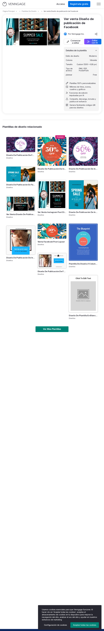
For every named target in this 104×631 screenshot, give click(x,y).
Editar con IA (95, 41)
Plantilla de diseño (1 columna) (83, 264)
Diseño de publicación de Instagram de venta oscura (83, 169)
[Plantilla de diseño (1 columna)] (83, 242)
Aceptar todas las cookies (84, 625)
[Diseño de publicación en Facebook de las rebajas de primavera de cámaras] (20, 174)
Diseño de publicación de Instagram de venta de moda (20, 258)
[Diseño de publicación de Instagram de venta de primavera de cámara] (83, 194)
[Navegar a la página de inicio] (14, 4)
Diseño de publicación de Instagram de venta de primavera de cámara (83, 212)
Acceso (60, 4)
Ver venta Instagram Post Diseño (52, 212)
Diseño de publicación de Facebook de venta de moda (52, 271)
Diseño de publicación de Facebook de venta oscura (20, 155)
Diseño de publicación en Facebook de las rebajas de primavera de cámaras (20, 185)
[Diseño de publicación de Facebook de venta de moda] (52, 260)
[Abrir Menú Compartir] (96, 34)
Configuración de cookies (55, 625)
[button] (73, 41)
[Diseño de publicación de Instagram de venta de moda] (20, 240)
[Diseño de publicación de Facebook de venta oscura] (20, 144)
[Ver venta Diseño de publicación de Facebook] (20, 203)
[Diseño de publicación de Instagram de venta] (52, 151)
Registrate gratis (79, 4)
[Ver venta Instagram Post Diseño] (52, 194)
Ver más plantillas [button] (52, 329)
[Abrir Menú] (98, 4)
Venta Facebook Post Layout (51, 242)
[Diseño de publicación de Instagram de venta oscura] (83, 151)
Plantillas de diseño (29, 11)
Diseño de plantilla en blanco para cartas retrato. (83, 315)
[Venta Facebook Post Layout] (52, 231)
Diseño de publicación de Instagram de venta (52, 169)
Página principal (9, 11)
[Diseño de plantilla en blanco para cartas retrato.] (83, 293)
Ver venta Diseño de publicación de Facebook (20, 214)
